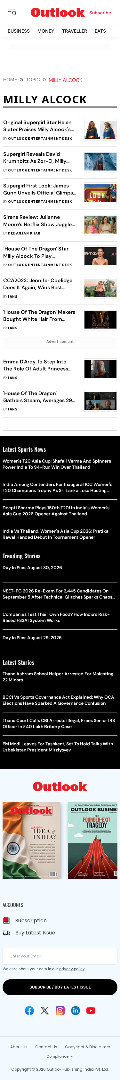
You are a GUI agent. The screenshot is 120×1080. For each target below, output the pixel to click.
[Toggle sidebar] (17, 12)
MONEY (45, 31)
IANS (12, 296)
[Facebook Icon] (29, 1010)
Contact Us (46, 1047)
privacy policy (71, 968)
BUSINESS (19, 31)
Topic (33, 79)
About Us (19, 1047)
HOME (10, 79)
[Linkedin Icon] (75, 1010)
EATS (100, 31)
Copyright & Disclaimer (87, 1047)
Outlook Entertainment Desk (40, 138)
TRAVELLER (74, 31)
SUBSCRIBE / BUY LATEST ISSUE (60, 987)
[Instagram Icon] (60, 1010)
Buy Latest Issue (35, 932)
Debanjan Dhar (24, 233)
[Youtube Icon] (91, 1010)
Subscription (31, 920)
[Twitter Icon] (45, 1010)
